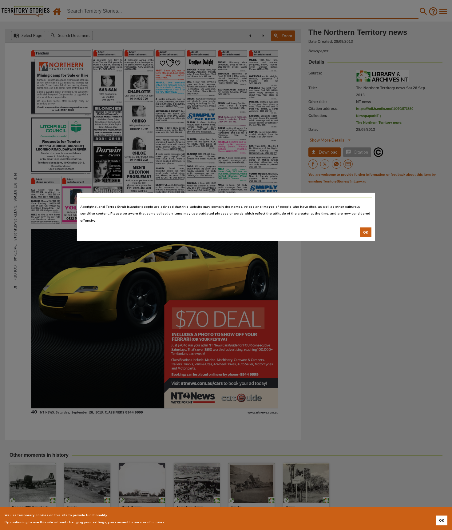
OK (365, 232)
